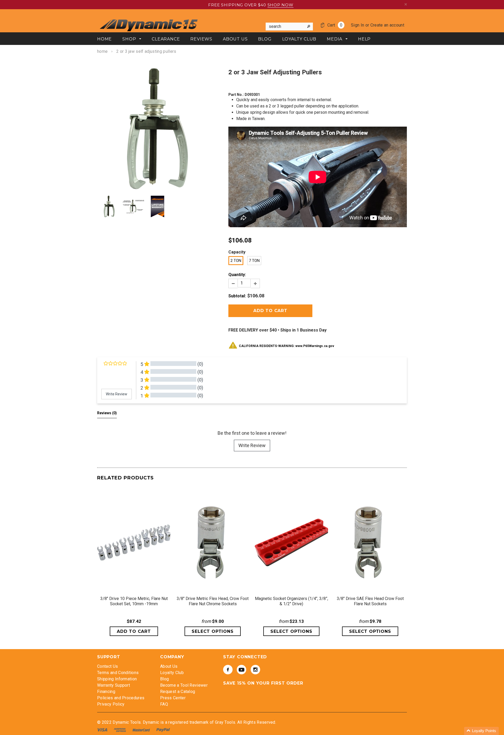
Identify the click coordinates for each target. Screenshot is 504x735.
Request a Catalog (177, 691)
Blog (164, 678)
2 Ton (235, 260)
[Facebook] (228, 669)
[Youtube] (241, 669)
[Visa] (102, 729)
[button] (481, 731)
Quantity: (237, 274)
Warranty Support (113, 685)
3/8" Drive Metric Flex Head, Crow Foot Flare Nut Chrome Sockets (213, 601)
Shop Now (280, 4)
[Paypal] (163, 729)
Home (102, 51)
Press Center (173, 697)
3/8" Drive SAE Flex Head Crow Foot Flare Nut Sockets (370, 601)
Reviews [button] (107, 413)
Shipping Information (117, 678)
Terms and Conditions (118, 672)
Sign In (357, 25)
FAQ (164, 704)
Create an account (387, 25)
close (406, 4)
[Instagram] (255, 669)
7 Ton (254, 260)
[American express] (120, 729)
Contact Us (107, 666)
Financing (106, 691)
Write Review (252, 445)
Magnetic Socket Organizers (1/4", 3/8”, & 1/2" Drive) (291, 601)
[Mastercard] (142, 729)
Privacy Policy (110, 704)
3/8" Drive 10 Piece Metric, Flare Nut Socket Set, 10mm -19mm (134, 601)
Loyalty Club (172, 672)
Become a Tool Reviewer (184, 685)
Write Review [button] (116, 394)
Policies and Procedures (120, 697)
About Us (169, 666)
